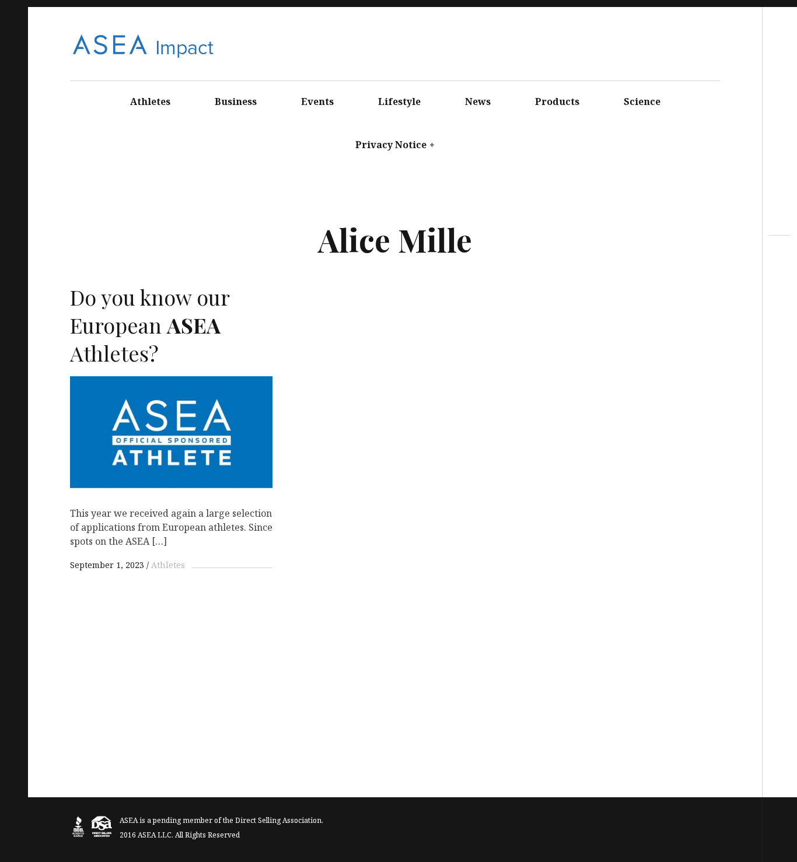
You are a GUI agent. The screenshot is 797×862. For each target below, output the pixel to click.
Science (642, 101)
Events (317, 101)
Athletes (150, 101)
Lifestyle (399, 101)
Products (557, 101)
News (478, 101)
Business (236, 101)
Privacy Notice (395, 144)
